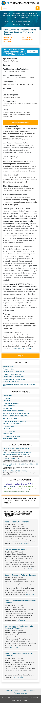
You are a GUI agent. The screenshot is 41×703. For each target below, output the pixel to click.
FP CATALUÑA (7, 408)
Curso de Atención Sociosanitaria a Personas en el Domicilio (20, 464)
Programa (32, 52)
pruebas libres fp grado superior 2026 (17, 491)
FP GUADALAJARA (27, 39)
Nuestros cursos (29, 691)
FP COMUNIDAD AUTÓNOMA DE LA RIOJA (16, 416)
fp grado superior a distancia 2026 (19, 488)
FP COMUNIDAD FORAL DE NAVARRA (14, 421)
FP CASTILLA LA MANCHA (11, 403)
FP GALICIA (6, 428)
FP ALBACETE (7, 37)
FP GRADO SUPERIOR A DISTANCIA (13, 371)
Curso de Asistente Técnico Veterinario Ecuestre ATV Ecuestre (19, 627)
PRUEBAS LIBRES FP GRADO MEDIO (14, 379)
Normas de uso (12, 691)
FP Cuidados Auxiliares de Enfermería (16, 448)
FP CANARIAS (7, 400)
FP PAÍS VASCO (7, 434)
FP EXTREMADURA (8, 426)
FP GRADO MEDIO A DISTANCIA (12, 374)
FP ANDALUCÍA (7, 395)
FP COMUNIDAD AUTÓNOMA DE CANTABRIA (16, 413)
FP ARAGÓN (6, 398)
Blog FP (20, 356)
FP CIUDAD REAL (27, 37)
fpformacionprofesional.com (21, 698)
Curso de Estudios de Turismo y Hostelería (20, 575)
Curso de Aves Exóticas (11, 458)
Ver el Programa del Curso (22, 348)
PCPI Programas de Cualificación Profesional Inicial (19, 385)
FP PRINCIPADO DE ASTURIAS (12, 436)
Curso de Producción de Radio (16, 549)
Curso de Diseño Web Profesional (17, 522)
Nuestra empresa (20, 693)
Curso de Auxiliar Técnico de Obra (15, 471)
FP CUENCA (7, 39)
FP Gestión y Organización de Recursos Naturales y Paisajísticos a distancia (17, 453)
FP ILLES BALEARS (9, 431)
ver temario (25, 543)
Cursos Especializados (11, 381)
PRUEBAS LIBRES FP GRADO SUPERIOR (15, 376)
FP (20, 19)
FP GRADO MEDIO (8, 369)
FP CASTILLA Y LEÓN (9, 406)
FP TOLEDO (7, 41)
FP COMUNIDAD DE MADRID (11, 418)
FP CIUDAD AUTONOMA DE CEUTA (13, 411)
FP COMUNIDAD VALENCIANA (12, 423)
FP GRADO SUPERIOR (9, 366)
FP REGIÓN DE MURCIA (10, 439)
